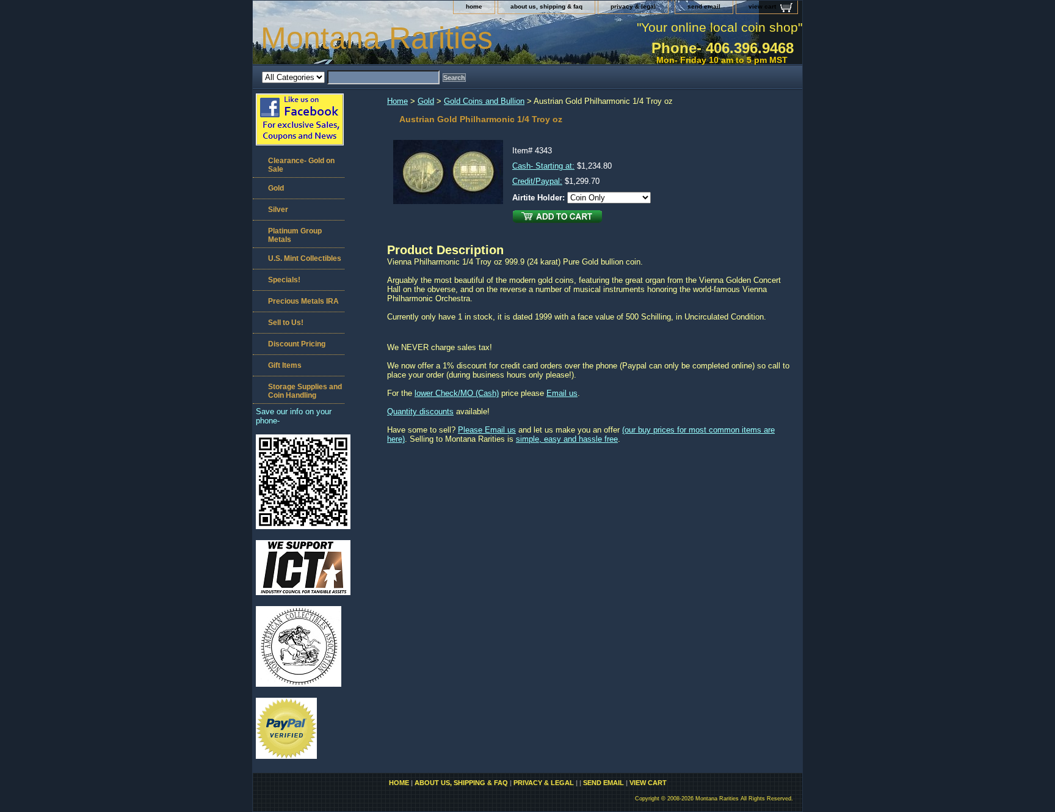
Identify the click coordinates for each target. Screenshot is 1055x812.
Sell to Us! (285, 322)
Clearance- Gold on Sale (301, 165)
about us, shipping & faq (546, 6)
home (474, 6)
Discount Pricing (296, 344)
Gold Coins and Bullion (484, 101)
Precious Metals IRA (303, 301)
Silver (278, 209)
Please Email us (487, 429)
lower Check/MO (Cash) (457, 393)
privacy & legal (633, 6)
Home (397, 101)
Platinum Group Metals (295, 235)
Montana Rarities (377, 38)
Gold (426, 101)
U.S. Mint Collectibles (304, 258)
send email (703, 6)
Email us (562, 393)
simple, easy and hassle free (567, 439)
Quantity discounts (420, 411)
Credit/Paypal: (537, 181)
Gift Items (285, 365)
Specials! (284, 280)
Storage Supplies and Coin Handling (305, 391)
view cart (762, 6)
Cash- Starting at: (543, 165)
